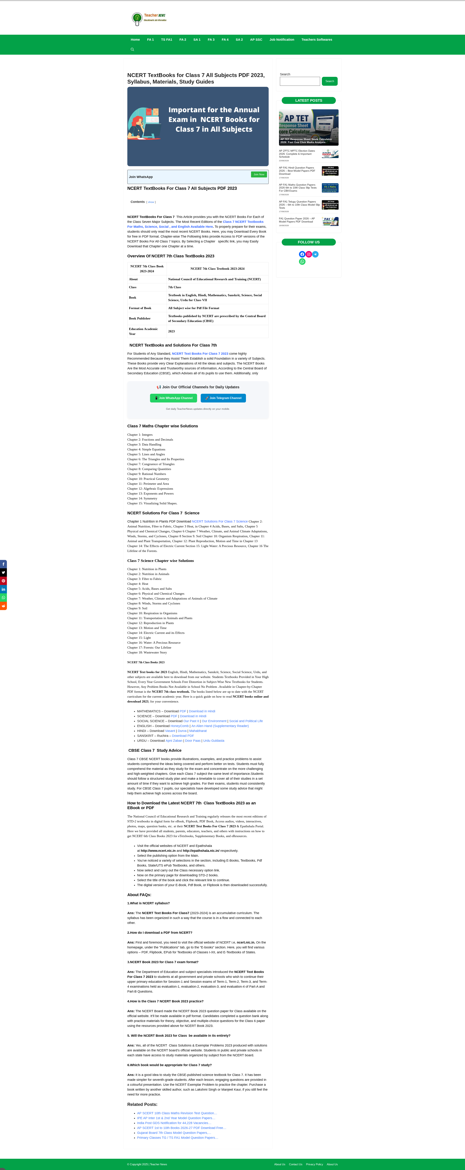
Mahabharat (198, 731)
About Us (279, 1164)
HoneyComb (180, 726)
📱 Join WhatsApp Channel (174, 398)
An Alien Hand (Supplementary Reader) (220, 726)
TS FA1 (166, 39)
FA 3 (211, 39)
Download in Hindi (202, 711)
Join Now (259, 174)
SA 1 (197, 39)
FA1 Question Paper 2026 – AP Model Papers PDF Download (297, 220)
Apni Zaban (174, 740)
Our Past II (191, 721)
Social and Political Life (246, 721)
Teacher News (158, 1164)
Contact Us (295, 1164)
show (151, 202)
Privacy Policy (314, 1164)
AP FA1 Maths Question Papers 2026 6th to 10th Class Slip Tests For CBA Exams (298, 187)
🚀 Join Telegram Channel (223, 398)
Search (285, 74)
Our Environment (214, 721)
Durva (182, 731)
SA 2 (239, 39)
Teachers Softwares (317, 39)
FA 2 (182, 39)
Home (135, 39)
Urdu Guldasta (213, 740)
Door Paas (193, 740)
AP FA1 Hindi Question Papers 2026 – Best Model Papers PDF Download (297, 170)
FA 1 (150, 39)
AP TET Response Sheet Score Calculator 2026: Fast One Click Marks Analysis (306, 141)
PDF (183, 711)
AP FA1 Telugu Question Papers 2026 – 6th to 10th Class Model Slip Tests (299, 204)
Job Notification (282, 39)
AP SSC (256, 39)
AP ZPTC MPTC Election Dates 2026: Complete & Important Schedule (297, 153)
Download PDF (183, 736)
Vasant (170, 731)
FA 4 (225, 39)
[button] (132, 50)
